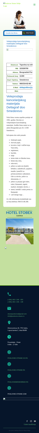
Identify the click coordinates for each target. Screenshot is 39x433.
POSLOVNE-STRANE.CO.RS (18, 358)
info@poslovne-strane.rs (16, 316)
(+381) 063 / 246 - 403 (15, 299)
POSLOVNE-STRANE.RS (16, 370)
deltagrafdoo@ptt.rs (28, 87)
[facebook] (27, 421)
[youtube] (35, 421)
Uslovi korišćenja (30, 424)
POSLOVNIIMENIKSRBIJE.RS (18, 382)
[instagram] (31, 421)
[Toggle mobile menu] (34, 4)
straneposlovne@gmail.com (17, 314)
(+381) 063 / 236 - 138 (15, 302)
